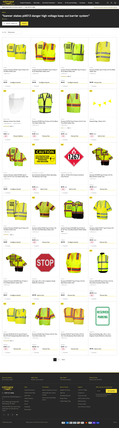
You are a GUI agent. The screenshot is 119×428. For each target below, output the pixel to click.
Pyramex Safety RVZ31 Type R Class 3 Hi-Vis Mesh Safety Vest (102, 229)
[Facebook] (4, 414)
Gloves (60, 3)
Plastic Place (63, 398)
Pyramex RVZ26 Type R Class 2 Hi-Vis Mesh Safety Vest (102, 70)
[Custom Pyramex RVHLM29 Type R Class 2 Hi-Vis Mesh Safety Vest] (74, 51)
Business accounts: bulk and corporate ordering (105, 7)
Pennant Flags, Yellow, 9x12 (97, 121)
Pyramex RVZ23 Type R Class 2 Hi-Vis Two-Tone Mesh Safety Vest (73, 122)
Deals (97, 3)
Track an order (82, 395)
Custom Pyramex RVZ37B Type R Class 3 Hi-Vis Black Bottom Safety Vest (15, 282)
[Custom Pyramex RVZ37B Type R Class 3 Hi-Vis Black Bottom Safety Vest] (16, 263)
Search (24, 23)
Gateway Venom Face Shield (11, 121)
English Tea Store (65, 390)
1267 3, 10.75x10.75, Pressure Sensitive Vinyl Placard (72, 176)
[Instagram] (8, 414)
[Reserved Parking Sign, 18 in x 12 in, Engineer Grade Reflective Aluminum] (102, 316)
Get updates (111, 391)
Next (63, 360)
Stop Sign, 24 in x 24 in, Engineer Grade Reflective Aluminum (43, 282)
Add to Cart (101, 136)
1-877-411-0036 (9, 393)
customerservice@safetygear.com (11, 398)
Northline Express (65, 395)
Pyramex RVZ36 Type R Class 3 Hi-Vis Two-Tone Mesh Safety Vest (44, 335)
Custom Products (25, 3)
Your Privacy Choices (84, 407)
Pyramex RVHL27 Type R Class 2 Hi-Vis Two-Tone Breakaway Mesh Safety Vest (72, 335)
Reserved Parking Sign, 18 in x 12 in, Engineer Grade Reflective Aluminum (100, 335)
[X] (12, 414)
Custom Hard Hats (29, 393)
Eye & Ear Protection (48, 3)
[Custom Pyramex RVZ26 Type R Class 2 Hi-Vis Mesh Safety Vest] (16, 210)
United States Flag (65, 401)
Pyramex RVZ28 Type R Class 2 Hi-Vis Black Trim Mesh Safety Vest (45, 122)
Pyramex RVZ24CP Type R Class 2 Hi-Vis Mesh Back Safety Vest (73, 282)
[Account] (111, 3)
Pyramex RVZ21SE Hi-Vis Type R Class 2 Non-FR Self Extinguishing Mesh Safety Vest (16, 335)
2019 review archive (84, 398)
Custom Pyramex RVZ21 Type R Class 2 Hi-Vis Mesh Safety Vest (16, 70)
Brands (90, 3)
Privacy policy (82, 404)
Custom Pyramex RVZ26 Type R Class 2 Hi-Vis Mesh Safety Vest (16, 229)
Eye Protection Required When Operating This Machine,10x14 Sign (44, 176)
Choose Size (97, 82)
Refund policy (82, 401)
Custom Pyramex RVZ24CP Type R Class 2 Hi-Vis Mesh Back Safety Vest (44, 70)
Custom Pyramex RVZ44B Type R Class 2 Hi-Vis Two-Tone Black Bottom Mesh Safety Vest (73, 229)
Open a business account (49, 390)
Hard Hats (36, 3)
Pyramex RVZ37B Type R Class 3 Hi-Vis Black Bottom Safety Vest (101, 176)
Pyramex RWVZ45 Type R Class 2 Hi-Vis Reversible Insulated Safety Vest (101, 282)
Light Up (62, 393)
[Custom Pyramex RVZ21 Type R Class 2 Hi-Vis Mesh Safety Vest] (16, 51)
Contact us (81, 393)
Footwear (82, 3)
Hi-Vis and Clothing (71, 3)
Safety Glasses (28, 398)
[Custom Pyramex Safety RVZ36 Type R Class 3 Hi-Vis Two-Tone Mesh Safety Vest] (16, 157)
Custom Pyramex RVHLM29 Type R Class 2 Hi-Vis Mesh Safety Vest (73, 70)
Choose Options (18, 136)
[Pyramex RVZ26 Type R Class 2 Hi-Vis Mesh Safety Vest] (102, 51)
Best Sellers (27, 409)
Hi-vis (26, 404)
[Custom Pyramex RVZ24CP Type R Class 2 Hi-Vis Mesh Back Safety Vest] (45, 51)
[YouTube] (17, 414)
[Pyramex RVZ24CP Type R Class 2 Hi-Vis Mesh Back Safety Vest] (74, 263)
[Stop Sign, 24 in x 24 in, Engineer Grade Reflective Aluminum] (45, 263)
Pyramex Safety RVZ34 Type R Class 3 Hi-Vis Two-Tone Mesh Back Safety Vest (44, 229)
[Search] (108, 3)
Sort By (4, 32)
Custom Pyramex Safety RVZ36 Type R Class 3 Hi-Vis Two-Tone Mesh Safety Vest (15, 176)
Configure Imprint (15, 82)
